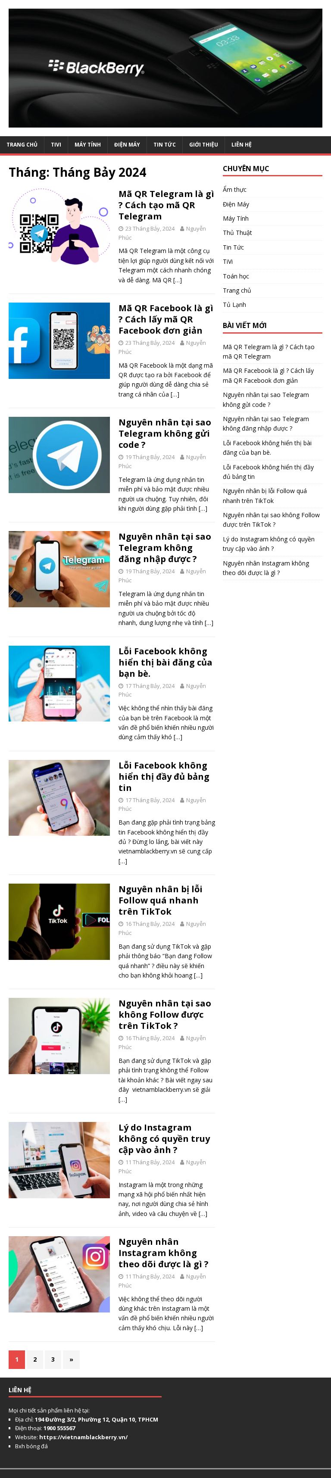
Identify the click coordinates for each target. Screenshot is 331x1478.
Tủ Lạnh (234, 304)
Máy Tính (88, 144)
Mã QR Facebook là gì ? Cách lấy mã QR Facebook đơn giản (166, 319)
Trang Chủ (21, 144)
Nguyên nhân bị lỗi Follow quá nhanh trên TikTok (161, 900)
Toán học (236, 276)
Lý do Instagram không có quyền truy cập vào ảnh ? (164, 1139)
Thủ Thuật (237, 232)
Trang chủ (237, 290)
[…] (177, 280)
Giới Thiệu (203, 144)
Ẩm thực (235, 189)
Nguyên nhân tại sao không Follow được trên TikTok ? (165, 1014)
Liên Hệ (241, 144)
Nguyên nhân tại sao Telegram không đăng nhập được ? (165, 548)
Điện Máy (127, 144)
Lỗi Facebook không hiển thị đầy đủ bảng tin (164, 776)
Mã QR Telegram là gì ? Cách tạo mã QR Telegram (166, 205)
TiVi (56, 144)
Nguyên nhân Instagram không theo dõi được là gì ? (164, 1253)
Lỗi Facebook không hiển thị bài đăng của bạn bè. (165, 662)
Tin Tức (164, 144)
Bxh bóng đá (31, 1446)
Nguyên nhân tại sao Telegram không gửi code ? (165, 433)
